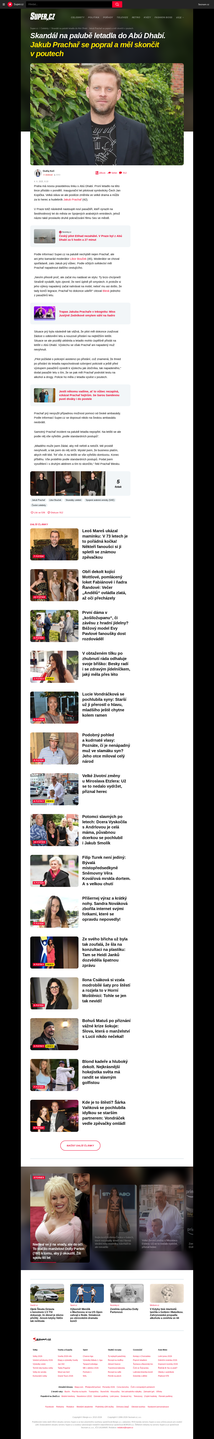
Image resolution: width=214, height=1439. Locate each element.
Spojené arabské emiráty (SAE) (100, 500)
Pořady (108, 17)
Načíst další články (80, 1145)
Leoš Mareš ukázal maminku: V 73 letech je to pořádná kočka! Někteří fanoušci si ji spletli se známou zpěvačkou (105, 544)
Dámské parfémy (101, 1396)
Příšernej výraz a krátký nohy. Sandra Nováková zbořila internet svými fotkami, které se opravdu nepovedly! (105, 909)
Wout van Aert (64, 1372)
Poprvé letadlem (140, 1360)
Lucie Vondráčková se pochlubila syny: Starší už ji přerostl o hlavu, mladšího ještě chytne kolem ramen (104, 705)
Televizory (138, 1396)
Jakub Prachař (72, 199)
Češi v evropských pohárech (143, 1387)
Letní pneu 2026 (165, 1356)
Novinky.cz (66, 232)
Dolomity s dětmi (140, 1376)
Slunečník (104, 1392)
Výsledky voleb (39, 1364)
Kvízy (147, 17)
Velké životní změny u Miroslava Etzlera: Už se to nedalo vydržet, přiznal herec (104, 783)
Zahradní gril (149, 1392)
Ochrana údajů (122, 1407)
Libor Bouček (78, 258)
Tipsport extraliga (90, 1364)
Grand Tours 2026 (65, 1376)
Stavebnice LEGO (84, 1396)
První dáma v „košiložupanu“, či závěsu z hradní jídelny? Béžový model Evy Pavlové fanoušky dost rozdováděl (105, 625)
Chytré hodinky (150, 1396)
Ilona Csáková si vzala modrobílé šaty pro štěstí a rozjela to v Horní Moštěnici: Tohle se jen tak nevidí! (106, 990)
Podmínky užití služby (104, 1407)
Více (179, 17)
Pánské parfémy (165, 1396)
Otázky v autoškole (166, 1372)
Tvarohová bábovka (116, 1368)
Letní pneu (114, 1396)
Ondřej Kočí (48, 171)
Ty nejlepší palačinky (117, 1356)
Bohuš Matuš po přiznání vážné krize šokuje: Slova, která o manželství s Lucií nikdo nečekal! (106, 1028)
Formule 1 (87, 1372)
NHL (85, 1376)
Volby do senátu (39, 1372)
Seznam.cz (203, 4)
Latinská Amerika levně (143, 1372)
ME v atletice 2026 (91, 1368)
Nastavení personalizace (158, 1407)
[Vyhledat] (117, 4)
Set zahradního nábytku (131, 1392)
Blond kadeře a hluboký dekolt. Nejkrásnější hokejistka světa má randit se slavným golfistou (105, 1072)
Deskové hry (126, 1396)
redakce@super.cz (125, 1427)
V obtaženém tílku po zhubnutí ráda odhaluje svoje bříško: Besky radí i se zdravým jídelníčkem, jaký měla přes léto (106, 664)
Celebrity (77, 17)
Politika (93, 17)
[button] (107, 114)
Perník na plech (114, 1376)
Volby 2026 (37, 1356)
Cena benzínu (123, 1387)
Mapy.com (79, 1387)
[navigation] (3, 4)
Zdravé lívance (114, 1364)
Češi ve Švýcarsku (141, 1368)
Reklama (60, 1407)
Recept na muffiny (115, 1360)
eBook (102, 173)
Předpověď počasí (93, 1387)
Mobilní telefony (68, 1396)
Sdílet (114, 173)
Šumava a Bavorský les (143, 1364)
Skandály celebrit (73, 500)
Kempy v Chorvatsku (142, 1356)
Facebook (49, 1407)
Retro (136, 17)
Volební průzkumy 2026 (43, 1360)
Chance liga (88, 1356)
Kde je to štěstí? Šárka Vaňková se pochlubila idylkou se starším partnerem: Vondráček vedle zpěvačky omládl (103, 1113)
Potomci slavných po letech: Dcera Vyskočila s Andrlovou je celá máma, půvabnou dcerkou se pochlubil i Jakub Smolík (104, 829)
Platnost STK (163, 1376)
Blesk (106, 290)
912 (125, 173)
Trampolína (93, 1392)
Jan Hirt (61, 1364)
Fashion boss (163, 17)
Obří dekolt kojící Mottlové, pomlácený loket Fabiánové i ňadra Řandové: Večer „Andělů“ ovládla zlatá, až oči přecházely (104, 584)
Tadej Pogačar (64, 1368)
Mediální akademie (85, 1407)
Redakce (70, 1407)
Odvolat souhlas (138, 1407)
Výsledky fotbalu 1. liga (92, 1360)
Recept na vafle (114, 1372)
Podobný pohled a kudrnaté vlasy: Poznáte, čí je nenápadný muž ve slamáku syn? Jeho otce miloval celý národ (106, 748)
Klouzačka (115, 1392)
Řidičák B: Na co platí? (167, 1368)
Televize (122, 17)
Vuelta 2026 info (65, 1356)
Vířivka (159, 1392)
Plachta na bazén (79, 1392)
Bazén (67, 1392)
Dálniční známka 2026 (167, 1360)
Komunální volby (40, 1376)
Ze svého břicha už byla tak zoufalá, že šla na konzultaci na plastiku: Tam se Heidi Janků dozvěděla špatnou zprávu (105, 952)
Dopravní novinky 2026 (168, 1364)
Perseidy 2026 (108, 1387)
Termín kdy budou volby (43, 1368)
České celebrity (39, 505)
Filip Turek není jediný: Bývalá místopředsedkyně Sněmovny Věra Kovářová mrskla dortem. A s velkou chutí (106, 870)
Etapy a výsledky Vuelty (68, 1360)
